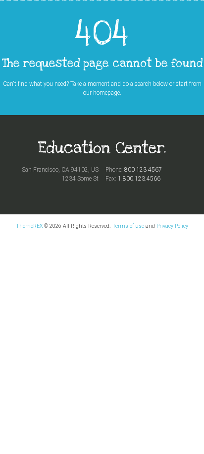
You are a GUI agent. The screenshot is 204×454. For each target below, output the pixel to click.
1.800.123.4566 (139, 178)
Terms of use (128, 226)
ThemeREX (29, 226)
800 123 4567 (143, 169)
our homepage (101, 92)
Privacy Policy (172, 226)
